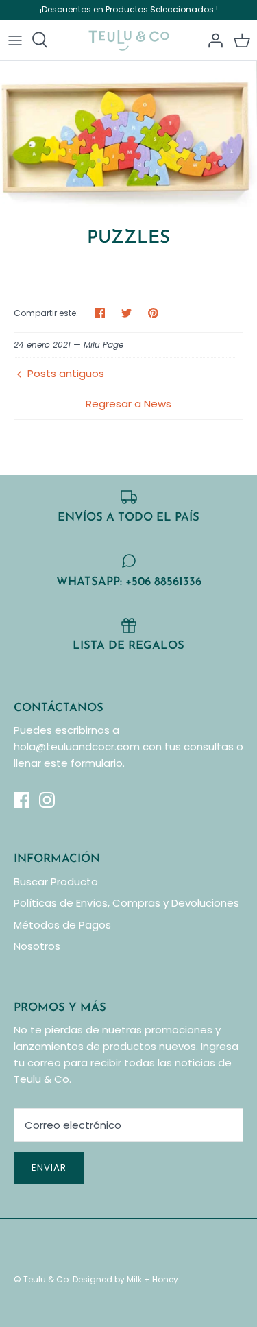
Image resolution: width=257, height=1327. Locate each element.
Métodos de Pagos (62, 925)
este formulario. (84, 763)
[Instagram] (47, 800)
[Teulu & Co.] (128, 40)
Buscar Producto (56, 881)
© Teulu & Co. (42, 1279)
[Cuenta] (212, 40)
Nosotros (37, 946)
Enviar (49, 1167)
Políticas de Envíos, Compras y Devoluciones (126, 903)
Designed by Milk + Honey (125, 1279)
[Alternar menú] (15, 40)
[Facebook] (21, 800)
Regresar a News (128, 403)
